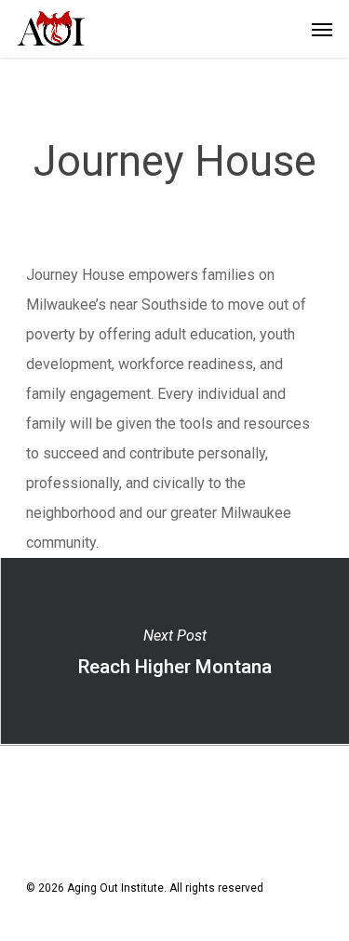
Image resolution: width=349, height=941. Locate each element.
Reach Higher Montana (174, 651)
